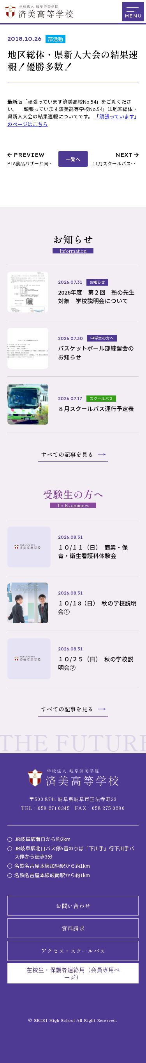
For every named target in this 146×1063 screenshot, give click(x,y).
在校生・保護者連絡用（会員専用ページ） (73, 973)
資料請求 (73, 928)
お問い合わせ (73, 906)
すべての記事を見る (67, 454)
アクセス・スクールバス (73, 951)
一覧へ (73, 159)
